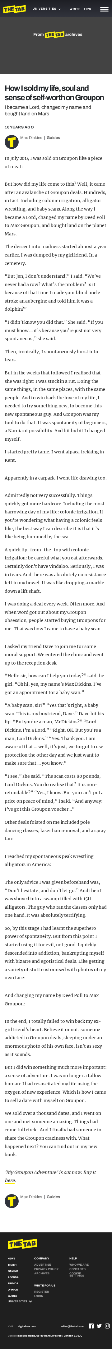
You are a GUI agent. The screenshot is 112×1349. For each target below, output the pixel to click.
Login (38, 1296)
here (10, 1180)
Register (41, 1291)
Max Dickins (31, 138)
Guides (53, 138)
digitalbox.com (27, 1326)
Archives (41, 1273)
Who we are (79, 1264)
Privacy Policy (46, 1269)
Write (75, 9)
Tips (87, 9)
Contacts (77, 1269)
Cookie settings (76, 1274)
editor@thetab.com (72, 1326)
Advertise (42, 1264)
